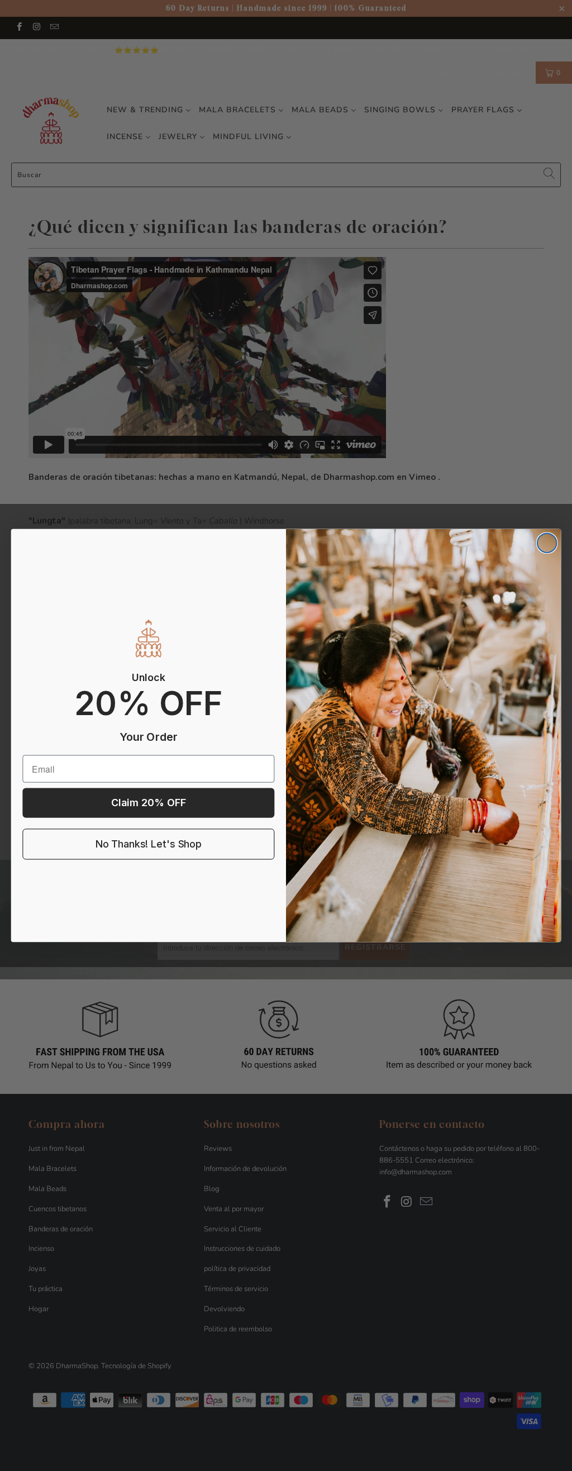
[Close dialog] (546, 543)
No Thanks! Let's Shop (149, 844)
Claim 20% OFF (148, 803)
